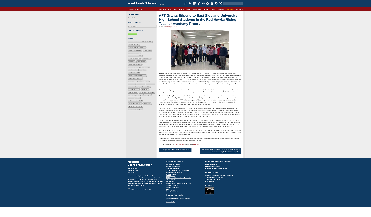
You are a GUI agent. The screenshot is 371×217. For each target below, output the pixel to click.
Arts (149, 41)
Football (146, 67)
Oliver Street (132, 86)
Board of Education (185, 9)
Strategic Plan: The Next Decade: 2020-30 (178, 183)
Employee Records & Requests (214, 177)
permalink (196, 144)
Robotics (145, 89)
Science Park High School (147, 92)
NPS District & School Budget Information (178, 178)
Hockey (142, 69)
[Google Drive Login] (207, 3)
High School (132, 69)
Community (146, 58)
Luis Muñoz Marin (134, 72)
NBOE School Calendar (173, 164)
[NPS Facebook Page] (216, 3)
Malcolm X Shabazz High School (137, 75)
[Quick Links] (198, 3)
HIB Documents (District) (212, 166)
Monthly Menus (170, 200)
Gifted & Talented (171, 174)
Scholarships (170, 181)
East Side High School (135, 64)
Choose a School (134, 9)
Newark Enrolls (172, 9)
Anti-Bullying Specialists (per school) (216, 168)
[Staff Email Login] (203, 3)
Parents (213, 9)
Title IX (168, 189)
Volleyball (147, 103)
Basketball (147, 50)
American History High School (136, 41)
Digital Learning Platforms (174, 172)
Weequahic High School (135, 106)
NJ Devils (140, 83)
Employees (221, 9)
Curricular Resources (172, 168)
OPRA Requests (209, 181)
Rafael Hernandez (134, 89)
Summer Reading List (172, 187)
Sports (139, 95)
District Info (162, 9)
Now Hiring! (230, 9)
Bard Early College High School (137, 47)
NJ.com (131, 83)
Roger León (133, 92)
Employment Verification (212, 179)
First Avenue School (134, 67)
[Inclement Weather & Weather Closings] (190, 3)
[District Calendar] (194, 3)
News (145, 81)
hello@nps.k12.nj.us (137, 185)
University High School (135, 103)
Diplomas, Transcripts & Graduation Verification (219, 175)
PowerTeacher (170, 179)
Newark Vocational (134, 81)
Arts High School (133, 44)
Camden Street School (135, 55)
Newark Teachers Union (135, 78)
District (131, 61)
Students (205, 9)
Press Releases (179, 144)
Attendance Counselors (173, 166)
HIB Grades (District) (211, 164)
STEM (147, 95)
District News (141, 61)
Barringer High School (135, 50)
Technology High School (135, 100)
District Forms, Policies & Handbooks (177, 170)
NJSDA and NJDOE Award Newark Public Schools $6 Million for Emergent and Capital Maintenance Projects (221, 150)
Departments (197, 9)
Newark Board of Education (142, 3)
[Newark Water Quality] (185, 3)
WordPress (140, 189)
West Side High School (135, 109)
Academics (239, 9)
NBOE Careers (170, 176)
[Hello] (220, 3)
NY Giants (150, 83)
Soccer (131, 95)
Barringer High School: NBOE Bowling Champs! (175, 149)
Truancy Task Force (172, 191)
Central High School (134, 58)
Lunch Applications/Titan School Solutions (178, 198)
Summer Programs (134, 97)
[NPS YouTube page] (212, 3)
